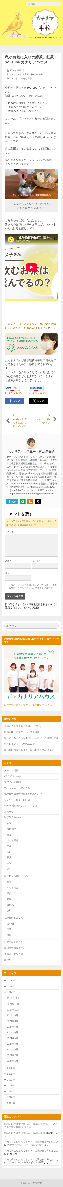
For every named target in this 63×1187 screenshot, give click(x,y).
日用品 (10, 904)
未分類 (7, 959)
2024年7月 (12, 1026)
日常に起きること (13, 942)
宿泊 (9, 929)
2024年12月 (13, 998)
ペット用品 (12, 840)
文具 (9, 846)
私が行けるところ (13, 917)
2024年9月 (12, 1015)
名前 (8, 561)
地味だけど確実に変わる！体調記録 (23, 1124)
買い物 (10, 923)
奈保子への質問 (12, 782)
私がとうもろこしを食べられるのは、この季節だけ (31, 738)
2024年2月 (12, 1055)
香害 (9, 882)
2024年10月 (13, 1009)
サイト (8, 573)
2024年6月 (12, 1032)
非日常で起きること (14, 948)
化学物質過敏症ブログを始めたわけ (23, 794)
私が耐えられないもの (16, 876)
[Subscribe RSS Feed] (30, 501)
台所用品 (11, 829)
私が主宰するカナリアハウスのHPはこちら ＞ (28, 705)
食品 (30, 78)
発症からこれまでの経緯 (17, 799)
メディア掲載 (11, 770)
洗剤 (9, 851)
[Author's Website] (23, 501)
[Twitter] (38, 501)
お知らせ (9, 811)
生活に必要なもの (13, 954)
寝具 (9, 857)
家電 (9, 863)
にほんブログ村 (14, 392)
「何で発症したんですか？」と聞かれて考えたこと (31, 1141)
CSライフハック (18, 78)
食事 (9, 935)
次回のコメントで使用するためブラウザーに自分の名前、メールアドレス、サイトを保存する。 (33, 586)
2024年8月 (12, 1021)
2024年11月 (13, 1004)
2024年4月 (12, 1043)
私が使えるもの (12, 817)
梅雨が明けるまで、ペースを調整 (21, 732)
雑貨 (9, 893)
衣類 (9, 823)
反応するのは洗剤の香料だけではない (24, 726)
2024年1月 (12, 1060)
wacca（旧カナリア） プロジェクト (23, 805)
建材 (9, 868)
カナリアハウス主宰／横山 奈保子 (26, 74)
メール (36, 561)
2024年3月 (12, 1049)
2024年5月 (12, 1038)
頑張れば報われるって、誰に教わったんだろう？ (30, 749)
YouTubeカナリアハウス (17, 788)
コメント (9, 531)
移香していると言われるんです (20, 743)
